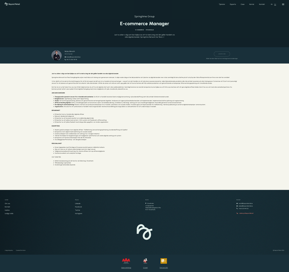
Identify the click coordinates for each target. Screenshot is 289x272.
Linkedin (77, 203)
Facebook (78, 207)
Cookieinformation (21, 250)
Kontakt (262, 4)
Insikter (7, 210)
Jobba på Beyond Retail (246, 213)
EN (272, 4)
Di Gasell (145, 267)
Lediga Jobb (9, 213)
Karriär (251, 4)
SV (275, 4)
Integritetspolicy (9, 250)
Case (243, 4)
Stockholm (153, 206)
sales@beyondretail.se (245, 206)
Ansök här (221, 54)
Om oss (7, 203)
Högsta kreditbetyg (126, 267)
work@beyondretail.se (245, 203)
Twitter (77, 210)
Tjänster (222, 4)
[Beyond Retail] (12, 5)
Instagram (78, 213)
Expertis (233, 4)
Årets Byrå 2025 (164, 267)
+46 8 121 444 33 (243, 208)
